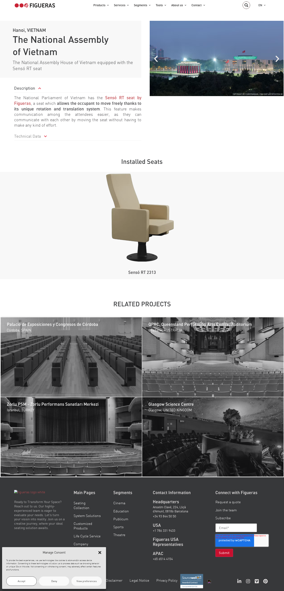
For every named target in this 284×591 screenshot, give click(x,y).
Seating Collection (81, 505)
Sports (118, 526)
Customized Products (83, 525)
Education (121, 511)
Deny (54, 581)
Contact (196, 5)
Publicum (120, 519)
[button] (100, 552)
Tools (159, 5)
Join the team (226, 510)
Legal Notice (139, 580)
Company (81, 544)
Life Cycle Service (87, 536)
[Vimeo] (256, 581)
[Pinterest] (265, 581)
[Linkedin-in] (239, 581)
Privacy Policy (166, 580)
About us (177, 5)
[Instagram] (248, 581)
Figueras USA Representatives (168, 542)
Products (99, 5)
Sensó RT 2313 (142, 272)
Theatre (119, 535)
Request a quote (228, 502)
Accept (21, 581)
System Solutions (87, 515)
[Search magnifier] (246, 5)
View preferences (87, 581)
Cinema (119, 503)
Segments (140, 5)
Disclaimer (114, 580)
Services (119, 5)
